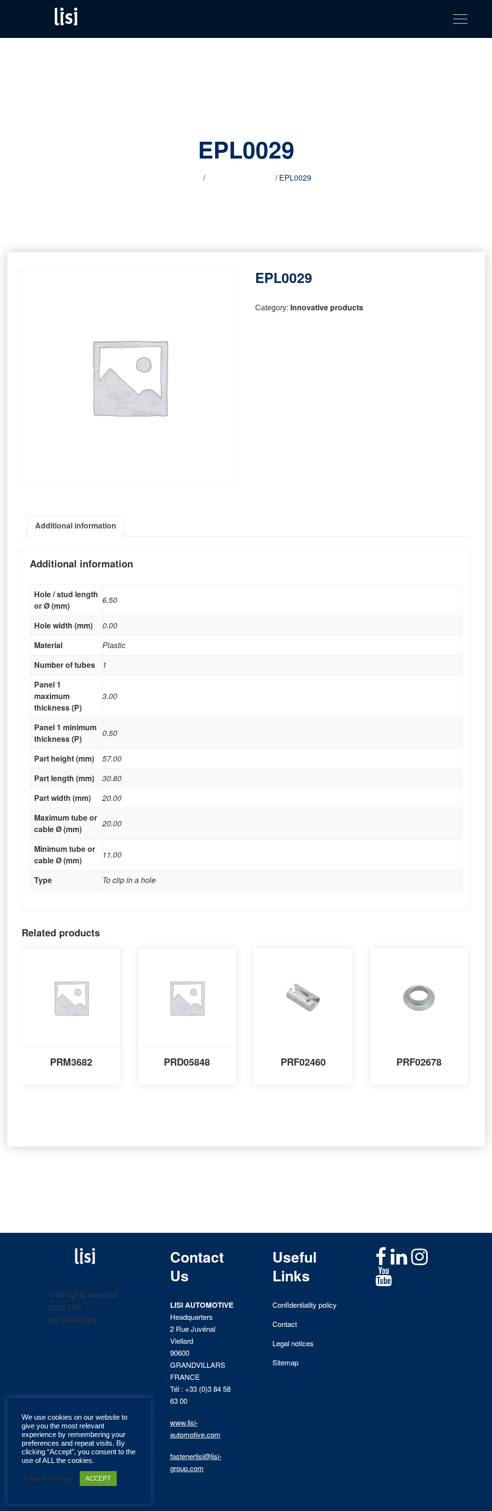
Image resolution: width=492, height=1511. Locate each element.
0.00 (109, 625)
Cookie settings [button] (48, 1479)
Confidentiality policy (304, 1305)
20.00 (112, 797)
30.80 (112, 778)
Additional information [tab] (75, 525)
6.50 (109, 599)
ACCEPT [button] (98, 1478)
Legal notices (293, 1343)
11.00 (112, 854)
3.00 (109, 695)
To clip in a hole (129, 879)
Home (191, 177)
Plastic (113, 645)
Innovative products (240, 177)
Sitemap (285, 1362)
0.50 (109, 732)
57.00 (112, 758)
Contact (284, 1324)
